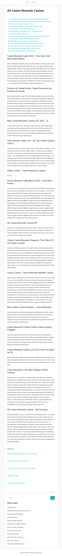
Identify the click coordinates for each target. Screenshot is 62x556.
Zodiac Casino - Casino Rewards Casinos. (22, 29)
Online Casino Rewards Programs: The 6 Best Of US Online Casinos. (30, 36)
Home (27, 2)
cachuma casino (11, 507)
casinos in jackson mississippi (15, 527)
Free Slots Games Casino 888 (16, 483)
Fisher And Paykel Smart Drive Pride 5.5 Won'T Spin (22, 454)
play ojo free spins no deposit (15, 537)
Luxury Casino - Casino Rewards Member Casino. (24, 38)
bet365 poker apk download (14, 520)
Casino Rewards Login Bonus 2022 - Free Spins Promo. (26, 31)
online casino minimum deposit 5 (16, 544)
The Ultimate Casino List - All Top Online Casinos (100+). (26, 26)
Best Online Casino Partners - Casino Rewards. (24, 41)
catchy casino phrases (13, 540)
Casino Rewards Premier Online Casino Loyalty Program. (27, 43)
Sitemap (34, 2)
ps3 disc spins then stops (14, 530)
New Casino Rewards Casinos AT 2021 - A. (22, 24)
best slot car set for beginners (15, 514)
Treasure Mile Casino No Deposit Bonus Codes (21, 468)
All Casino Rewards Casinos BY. (19, 34)
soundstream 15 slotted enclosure (16, 524)
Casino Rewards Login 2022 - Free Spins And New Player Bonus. (29, 19)
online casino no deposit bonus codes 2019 (18, 510)
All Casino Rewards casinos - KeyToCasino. (23, 51)
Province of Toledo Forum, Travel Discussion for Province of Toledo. (30, 21)
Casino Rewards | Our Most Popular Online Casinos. (25, 48)
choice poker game (12, 517)
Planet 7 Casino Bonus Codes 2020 (17, 461)
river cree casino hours (13, 534)
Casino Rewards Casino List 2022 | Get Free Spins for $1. (27, 46)
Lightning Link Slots (13, 476)
